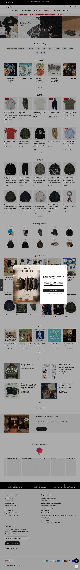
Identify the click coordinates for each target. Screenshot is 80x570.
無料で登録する (53, 290)
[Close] (65, 267)
